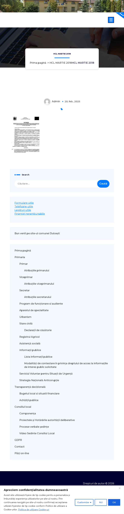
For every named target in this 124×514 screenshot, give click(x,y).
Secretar (24, 290)
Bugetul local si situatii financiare (39, 393)
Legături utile (23, 210)
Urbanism (25, 317)
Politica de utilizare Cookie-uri (33, 509)
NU (101, 502)
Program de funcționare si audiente (41, 303)
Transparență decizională (30, 387)
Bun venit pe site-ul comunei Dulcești (37, 233)
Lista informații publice (38, 356)
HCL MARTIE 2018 (60, 62)
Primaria (20, 257)
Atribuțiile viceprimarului (39, 283)
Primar (23, 263)
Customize (83, 502)
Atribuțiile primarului (36, 270)
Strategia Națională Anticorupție (39, 380)
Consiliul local (23, 406)
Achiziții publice (28, 400)
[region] (62, 499)
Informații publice (30, 350)
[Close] (121, 488)
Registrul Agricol (29, 336)
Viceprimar (26, 277)
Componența (27, 413)
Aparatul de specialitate (34, 310)
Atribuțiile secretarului (37, 297)
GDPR (18, 440)
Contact (19, 446)
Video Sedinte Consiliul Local (37, 433)
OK (114, 502)
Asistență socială (29, 343)
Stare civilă (26, 323)
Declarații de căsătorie (38, 330)
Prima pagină (38, 62)
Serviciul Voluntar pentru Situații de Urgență (46, 373)
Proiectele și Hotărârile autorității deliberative (47, 420)
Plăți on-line (22, 453)
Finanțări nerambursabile (30, 213)
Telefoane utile (24, 206)
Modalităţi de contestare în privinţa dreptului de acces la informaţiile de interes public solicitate (66, 365)
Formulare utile (24, 202)
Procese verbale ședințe (34, 426)
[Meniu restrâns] (111, 20)
